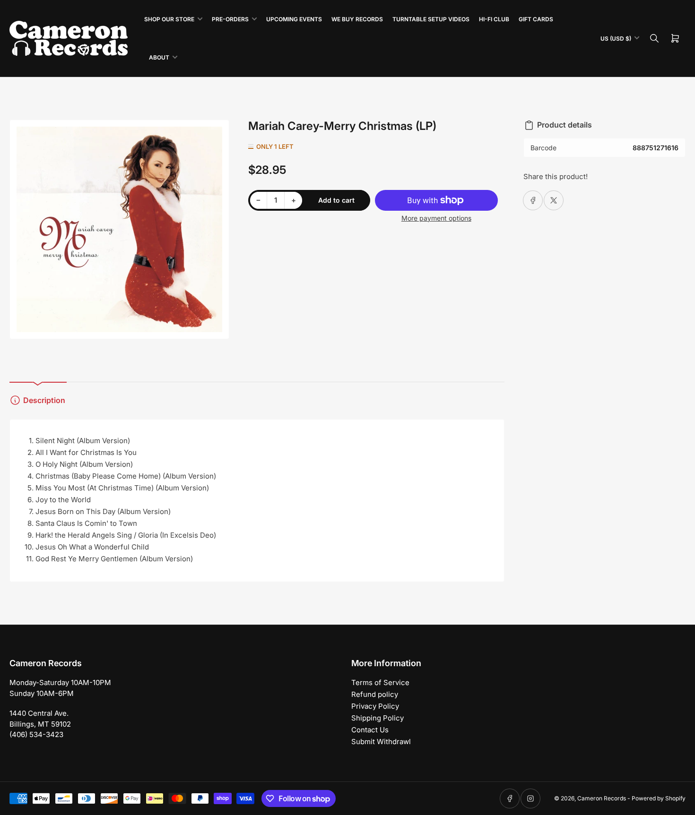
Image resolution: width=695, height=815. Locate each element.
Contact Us (370, 729)
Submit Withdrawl (381, 741)
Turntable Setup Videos (430, 19)
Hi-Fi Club (494, 19)
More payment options (436, 218)
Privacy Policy (375, 706)
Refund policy (374, 694)
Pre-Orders (230, 19)
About (159, 57)
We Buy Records (357, 19)
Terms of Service (380, 682)
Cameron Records (601, 798)
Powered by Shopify (659, 798)
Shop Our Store (169, 19)
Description (44, 400)
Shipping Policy (377, 717)
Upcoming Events (294, 19)
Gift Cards (536, 19)
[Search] (654, 38)
